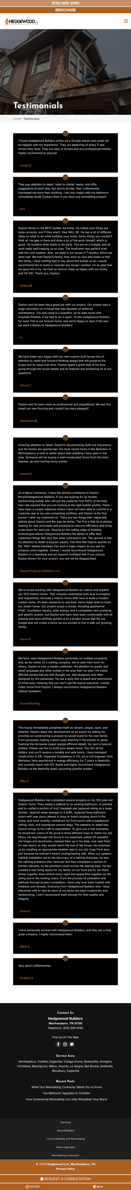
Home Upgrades (65, 1147)
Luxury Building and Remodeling (65, 1138)
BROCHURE (65, 10)
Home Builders (65, 1130)
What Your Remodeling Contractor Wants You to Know (67, 1087)
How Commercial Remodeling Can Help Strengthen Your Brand (66, 1099)
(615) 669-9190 (65, 3)
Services (66, 1122)
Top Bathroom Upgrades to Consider (66, 1093)
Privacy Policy (65, 1168)
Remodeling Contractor (65, 1155)
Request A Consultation (67, 1179)
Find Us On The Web (65, 1037)
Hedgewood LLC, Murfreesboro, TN (71, 1164)
